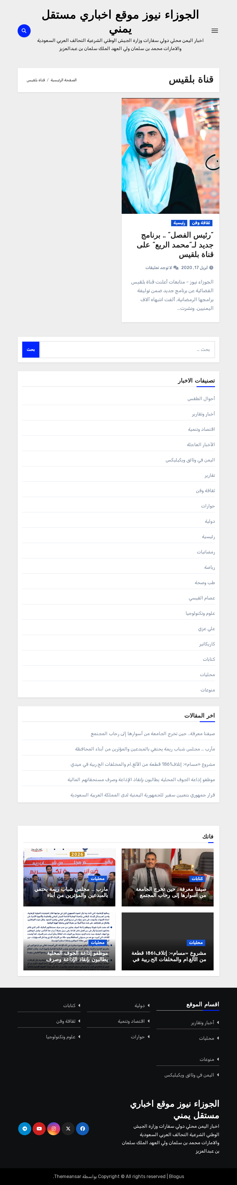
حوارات (208, 506)
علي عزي (206, 628)
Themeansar (67, 1176)
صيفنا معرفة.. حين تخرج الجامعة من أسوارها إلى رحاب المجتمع (153, 733)
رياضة (209, 567)
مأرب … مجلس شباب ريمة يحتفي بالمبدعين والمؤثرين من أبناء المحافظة (145, 749)
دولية (210, 521)
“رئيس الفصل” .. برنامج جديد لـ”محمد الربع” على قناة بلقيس (175, 245)
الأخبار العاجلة (201, 444)
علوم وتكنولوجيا (200, 613)
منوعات (208, 690)
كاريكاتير (207, 644)
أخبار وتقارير (203, 414)
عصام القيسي (202, 598)
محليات (207, 674)
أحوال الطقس (201, 398)
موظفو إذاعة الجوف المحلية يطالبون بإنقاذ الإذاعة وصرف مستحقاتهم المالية (141, 779)
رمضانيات (206, 552)
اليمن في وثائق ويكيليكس (190, 460)
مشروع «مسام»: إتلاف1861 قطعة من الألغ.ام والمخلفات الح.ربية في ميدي (143, 764)
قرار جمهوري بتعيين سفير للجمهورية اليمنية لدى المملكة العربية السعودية (143, 795)
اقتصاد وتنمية (201, 429)
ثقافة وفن (201, 222)
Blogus (176, 1176)
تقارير (210, 475)
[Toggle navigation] (214, 30)
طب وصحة (205, 582)
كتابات (209, 659)
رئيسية (179, 222)
